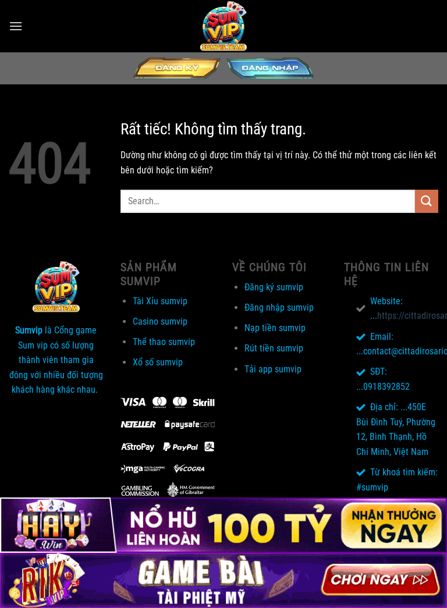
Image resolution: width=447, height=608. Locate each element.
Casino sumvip (160, 321)
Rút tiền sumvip (273, 348)
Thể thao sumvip (164, 341)
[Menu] (16, 26)
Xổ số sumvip (158, 362)
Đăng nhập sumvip (279, 307)
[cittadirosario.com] (223, 26)
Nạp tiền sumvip (275, 327)
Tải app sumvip (272, 369)
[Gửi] (426, 201)
